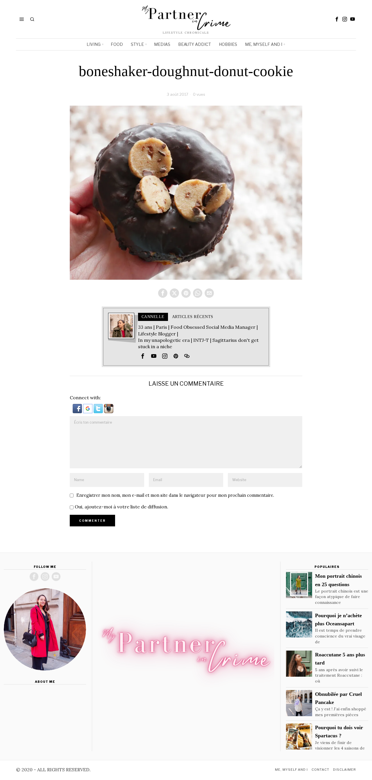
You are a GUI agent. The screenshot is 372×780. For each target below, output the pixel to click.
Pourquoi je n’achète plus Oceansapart (338, 619)
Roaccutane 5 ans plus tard (340, 659)
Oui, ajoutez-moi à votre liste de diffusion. (121, 507)
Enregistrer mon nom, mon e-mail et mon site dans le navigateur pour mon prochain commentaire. (175, 495)
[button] (78, 408)
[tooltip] (336, 19)
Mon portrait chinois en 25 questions (338, 580)
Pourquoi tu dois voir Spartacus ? (339, 732)
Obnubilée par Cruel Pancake (338, 698)
